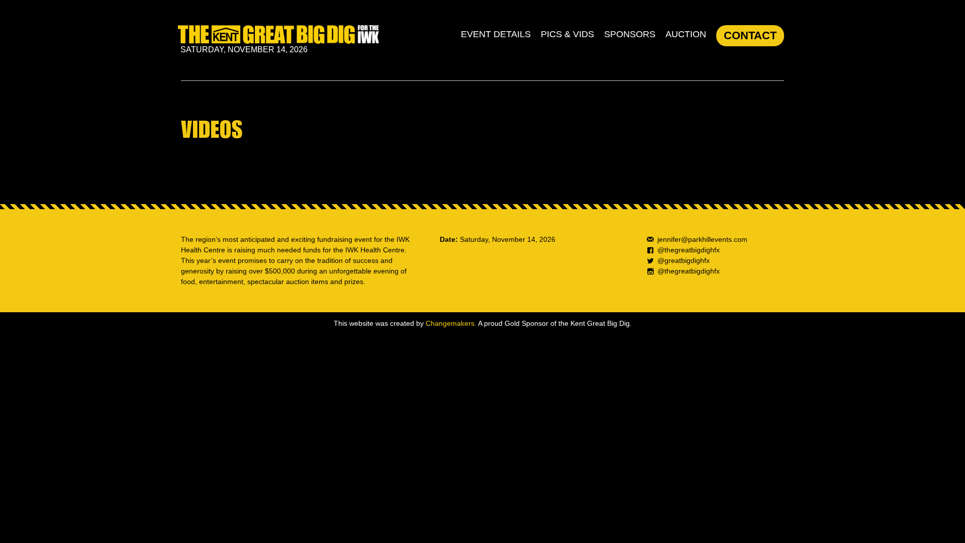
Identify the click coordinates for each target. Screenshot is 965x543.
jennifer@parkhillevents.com (702, 239)
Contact (750, 35)
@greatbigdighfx (683, 260)
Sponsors (629, 34)
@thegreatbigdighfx (688, 250)
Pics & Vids (567, 34)
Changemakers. (451, 323)
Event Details (496, 34)
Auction (685, 34)
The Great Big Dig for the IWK (278, 34)
